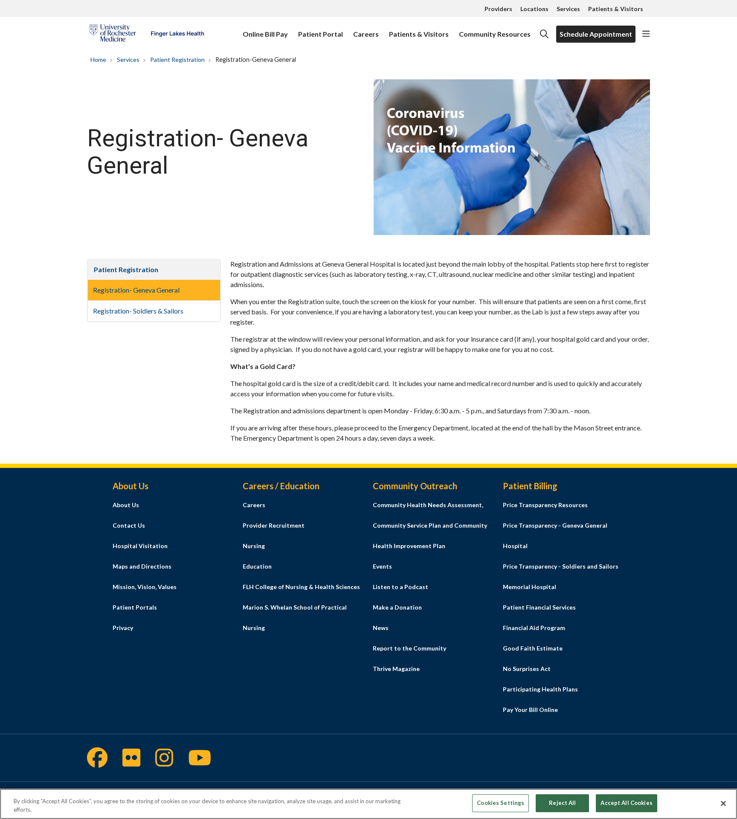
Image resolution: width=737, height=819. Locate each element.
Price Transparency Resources (545, 504)
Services (568, 8)
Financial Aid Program (534, 627)
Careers (366, 34)
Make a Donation (397, 607)
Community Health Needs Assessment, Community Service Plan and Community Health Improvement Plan (430, 525)
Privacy (123, 627)
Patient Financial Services (539, 607)
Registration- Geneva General (136, 290)
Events (382, 566)
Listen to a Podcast (400, 586)
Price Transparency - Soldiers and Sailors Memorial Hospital (560, 576)
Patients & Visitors (615, 8)
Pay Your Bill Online (530, 709)
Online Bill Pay (265, 34)
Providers (498, 8)
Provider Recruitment (274, 525)
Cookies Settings (500, 802)
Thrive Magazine (396, 668)
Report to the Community (409, 648)
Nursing (254, 545)
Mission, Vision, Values (145, 586)
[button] (646, 34)
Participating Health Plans (540, 689)
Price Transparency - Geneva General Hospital (555, 535)
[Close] (723, 803)
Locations (534, 8)
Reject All (562, 802)
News (381, 627)
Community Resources (495, 34)
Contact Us (129, 525)
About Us (126, 504)
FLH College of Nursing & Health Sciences (301, 586)
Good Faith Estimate (533, 648)
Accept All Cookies (626, 802)
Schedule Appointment (596, 34)
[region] (368, 804)
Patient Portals (135, 607)
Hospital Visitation (140, 545)
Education (257, 566)
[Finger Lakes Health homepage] (146, 34)
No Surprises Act (527, 668)
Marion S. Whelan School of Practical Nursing (295, 617)
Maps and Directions (142, 566)
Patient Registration (126, 269)
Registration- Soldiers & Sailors (138, 311)
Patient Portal (320, 34)
